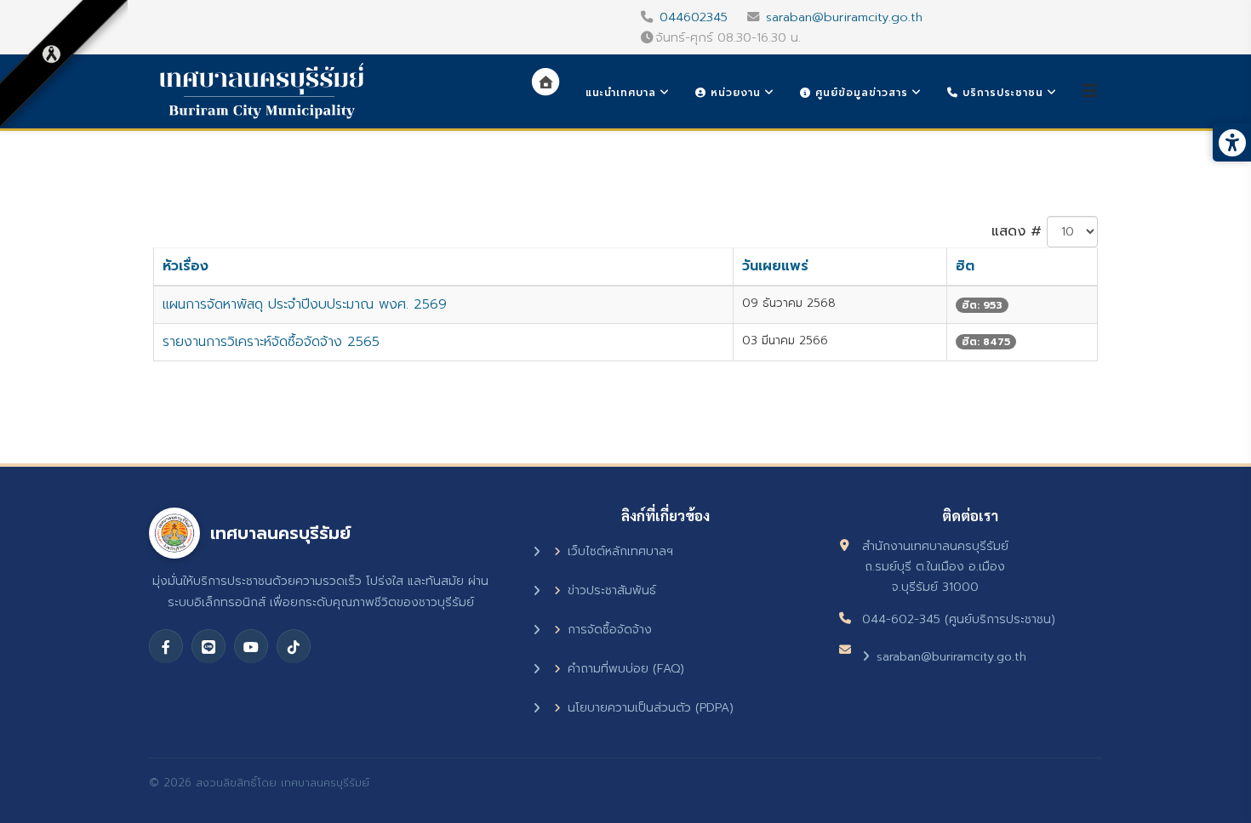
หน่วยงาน (733, 92)
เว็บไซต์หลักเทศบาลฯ (620, 551)
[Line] (208, 646)
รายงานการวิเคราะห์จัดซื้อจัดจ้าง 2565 (271, 342)
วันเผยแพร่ (775, 266)
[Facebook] (166, 646)
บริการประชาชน (1000, 92)
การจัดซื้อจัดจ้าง (610, 630)
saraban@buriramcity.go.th (844, 17)
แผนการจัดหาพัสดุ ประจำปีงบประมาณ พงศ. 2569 (305, 304)
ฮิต (965, 266)
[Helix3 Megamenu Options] (1090, 91)
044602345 (694, 17)
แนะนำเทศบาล (621, 92)
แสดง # (1016, 231)
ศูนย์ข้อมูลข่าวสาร (859, 92)
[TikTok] (294, 646)
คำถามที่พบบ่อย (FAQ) (626, 669)
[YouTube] (251, 646)
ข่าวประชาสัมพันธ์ (612, 590)
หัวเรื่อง (185, 266)
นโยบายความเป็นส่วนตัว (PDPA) (651, 708)
